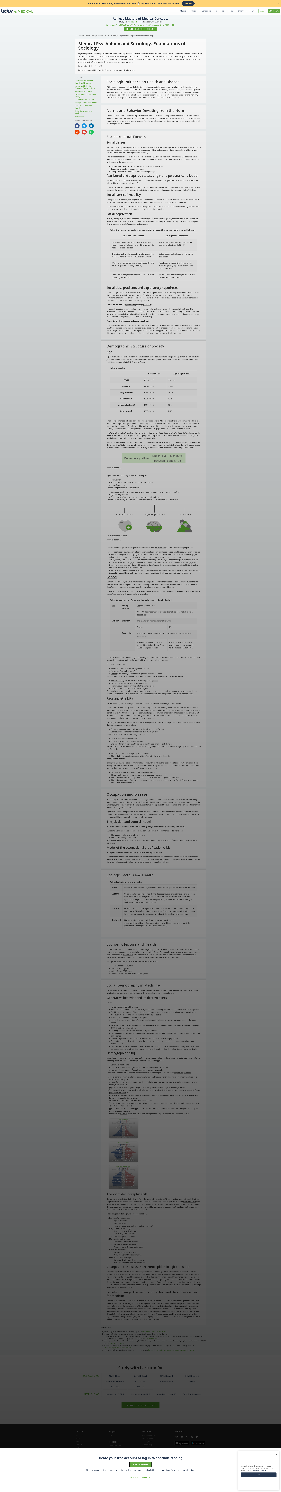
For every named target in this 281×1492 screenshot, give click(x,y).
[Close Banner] (279, 3)
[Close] (276, 1454)
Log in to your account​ (140, 1477)
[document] (140, 746)
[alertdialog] (140, 3)
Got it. (258, 1475)
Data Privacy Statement (259, 1470)
